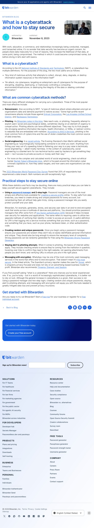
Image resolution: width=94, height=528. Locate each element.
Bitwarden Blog (10, 17)
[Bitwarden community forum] (14, 516)
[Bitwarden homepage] (10, 8)
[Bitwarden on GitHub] (19, 516)
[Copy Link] (90, 307)
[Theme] (89, 513)
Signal (81, 262)
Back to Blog (12, 307)
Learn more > (69, 2)
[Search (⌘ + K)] (85, 7)
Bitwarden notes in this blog (30, 121)
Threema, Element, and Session (52, 267)
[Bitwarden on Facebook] (34, 516)
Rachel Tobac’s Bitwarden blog (28, 161)
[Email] (85, 307)
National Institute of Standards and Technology (43, 68)
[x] (70, 307)
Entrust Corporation (53, 114)
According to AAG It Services (60, 131)
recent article (34, 141)
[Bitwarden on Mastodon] (44, 516)
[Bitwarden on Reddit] (9, 516)
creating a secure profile (52, 195)
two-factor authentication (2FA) (50, 213)
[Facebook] (75, 307)
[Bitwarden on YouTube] (24, 516)
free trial (46, 297)
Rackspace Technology (27, 117)
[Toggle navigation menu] (90, 7)
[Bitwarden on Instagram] (39, 516)
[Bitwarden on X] (4, 516)
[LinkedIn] (80, 307)
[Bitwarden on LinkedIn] (29, 516)
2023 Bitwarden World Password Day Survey (27, 171)
